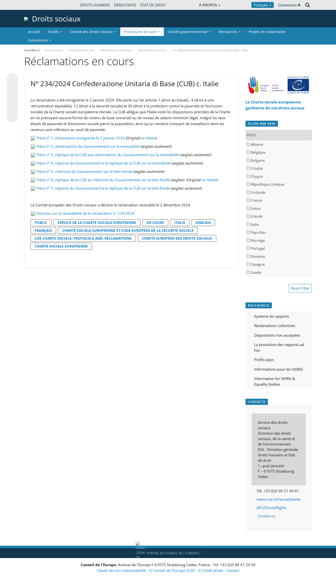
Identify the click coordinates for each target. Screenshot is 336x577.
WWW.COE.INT (36, 5)
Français (261, 4)
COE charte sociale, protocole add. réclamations (83, 238)
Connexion (287, 4)
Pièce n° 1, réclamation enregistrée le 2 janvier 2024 (80, 137)
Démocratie (125, 4)
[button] (168, 553)
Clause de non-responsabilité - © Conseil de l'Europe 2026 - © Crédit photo (160, 570)
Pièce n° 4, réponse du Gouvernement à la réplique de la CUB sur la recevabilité (103, 163)
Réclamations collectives (274, 325)
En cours (155, 222)
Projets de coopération (267, 31)
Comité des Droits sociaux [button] (91, 31)
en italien (148, 137)
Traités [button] (53, 31)
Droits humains (95, 4)
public (41, 222)
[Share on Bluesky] (12, 79)
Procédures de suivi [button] (140, 31)
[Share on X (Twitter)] (12, 88)
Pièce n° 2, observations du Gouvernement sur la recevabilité (88, 146)
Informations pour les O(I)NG (278, 369)
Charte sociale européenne (61, 246)
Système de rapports (271, 316)
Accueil (34, 31)
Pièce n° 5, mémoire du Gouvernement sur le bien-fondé (84, 171)
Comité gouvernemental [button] (187, 31)
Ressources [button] (228, 31)
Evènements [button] (38, 40)
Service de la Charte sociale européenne (97, 222)
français (43, 230)
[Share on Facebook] (12, 98)
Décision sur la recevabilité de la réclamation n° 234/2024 (85, 213)
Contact (233, 570)
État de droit (153, 4)
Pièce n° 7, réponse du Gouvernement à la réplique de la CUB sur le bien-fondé (103, 188)
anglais (203, 222)
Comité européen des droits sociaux (177, 238)
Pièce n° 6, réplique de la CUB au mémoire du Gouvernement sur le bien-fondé (103, 179)
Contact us (266, 515)
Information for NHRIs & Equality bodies (274, 381)
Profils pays (264, 359)
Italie (179, 222)
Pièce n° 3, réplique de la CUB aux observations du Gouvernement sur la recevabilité (107, 154)
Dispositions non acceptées (277, 335)
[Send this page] (12, 116)
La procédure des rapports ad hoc (279, 347)
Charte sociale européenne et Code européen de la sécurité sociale (128, 230)
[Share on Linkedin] (12, 107)
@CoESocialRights (271, 507)
